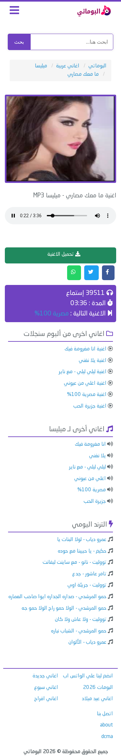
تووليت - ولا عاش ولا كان (80, 619)
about (106, 725)
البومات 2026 (98, 687)
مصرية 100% (52, 314)
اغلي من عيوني (90, 478)
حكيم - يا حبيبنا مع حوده (82, 551)
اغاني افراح (46, 698)
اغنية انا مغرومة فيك (85, 349)
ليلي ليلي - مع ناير (87, 467)
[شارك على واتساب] (74, 272)
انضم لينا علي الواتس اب (88, 676)
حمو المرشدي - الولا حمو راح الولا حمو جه (64, 608)
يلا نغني (97, 456)
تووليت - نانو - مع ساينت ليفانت (74, 562)
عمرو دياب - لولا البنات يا (81, 539)
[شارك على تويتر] (91, 272)
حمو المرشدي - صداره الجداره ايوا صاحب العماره (57, 596)
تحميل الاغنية (61, 254)
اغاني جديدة (45, 676)
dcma (107, 736)
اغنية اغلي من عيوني (85, 383)
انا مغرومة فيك (90, 444)
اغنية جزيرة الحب (89, 406)
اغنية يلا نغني (92, 360)
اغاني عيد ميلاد (97, 698)
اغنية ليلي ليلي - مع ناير (82, 371)
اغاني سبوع (46, 687)
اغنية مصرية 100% (86, 394)
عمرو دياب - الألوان (87, 642)
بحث (19, 42)
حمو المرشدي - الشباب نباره (78, 631)
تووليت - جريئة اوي (86, 585)
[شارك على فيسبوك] (108, 272)
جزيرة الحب (95, 501)
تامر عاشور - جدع (89, 574)
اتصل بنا (105, 714)
